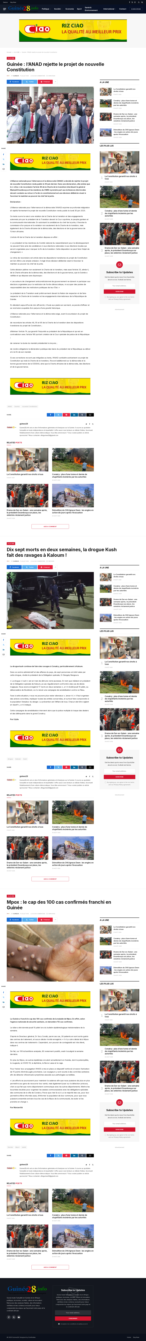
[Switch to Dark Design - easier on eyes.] (139, 2)
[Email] (3, 169)
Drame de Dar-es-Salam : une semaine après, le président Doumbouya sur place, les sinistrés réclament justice (27, 512)
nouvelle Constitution (29, 406)
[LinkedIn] (3, 164)
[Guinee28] (23, 8)
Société (57, 9)
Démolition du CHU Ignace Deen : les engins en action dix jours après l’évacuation (73, 511)
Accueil (9, 52)
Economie (70, 9)
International (108, 9)
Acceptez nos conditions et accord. (74, 1324)
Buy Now (13, 2)
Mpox (17, 1147)
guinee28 (16, 75)
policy (81, 1324)
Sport (79, 9)
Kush (25, 759)
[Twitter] (3, 159)
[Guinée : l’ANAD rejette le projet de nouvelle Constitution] (50, 115)
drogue (10, 759)
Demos (5, 2)
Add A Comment (50, 526)
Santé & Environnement (91, 8)
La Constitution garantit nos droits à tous (25, 474)
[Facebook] (3, 154)
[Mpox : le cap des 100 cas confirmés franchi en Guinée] (50, 952)
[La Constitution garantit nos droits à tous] (27, 459)
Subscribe (136, 9)
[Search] (142, 2)
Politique (45, 9)
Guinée (17, 406)
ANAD (10, 406)
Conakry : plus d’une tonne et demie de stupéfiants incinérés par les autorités (69, 475)
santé (24, 1147)
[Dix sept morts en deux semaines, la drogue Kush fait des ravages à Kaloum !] (50, 600)
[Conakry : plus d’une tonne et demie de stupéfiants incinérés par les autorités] (73, 459)
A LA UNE (16, 52)
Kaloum (18, 759)
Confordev (31, 1337)
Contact (122, 9)
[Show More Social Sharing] (55, 82)
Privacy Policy (118, 299)
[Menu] (4, 9)
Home (129, 1337)
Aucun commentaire (38, 75)
